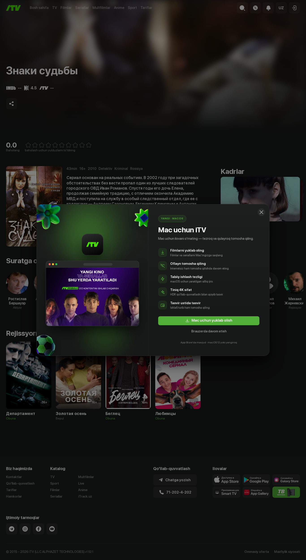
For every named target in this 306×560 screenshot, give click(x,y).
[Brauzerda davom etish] (261, 212)
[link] (208, 320)
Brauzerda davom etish (208, 331)
